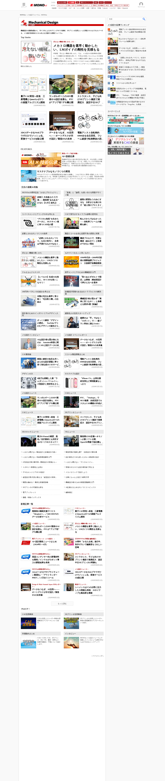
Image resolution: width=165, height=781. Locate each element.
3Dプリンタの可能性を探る (33, 487)
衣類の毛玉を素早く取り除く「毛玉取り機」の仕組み (48, 299)
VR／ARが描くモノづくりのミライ (120, 147)
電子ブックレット (29, 492)
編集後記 (69, 492)
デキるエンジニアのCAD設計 (34, 472)
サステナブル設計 (72, 374)
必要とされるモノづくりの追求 (34, 234)
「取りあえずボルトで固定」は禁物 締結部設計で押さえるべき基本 (90, 280)
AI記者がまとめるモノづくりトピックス (81, 487)
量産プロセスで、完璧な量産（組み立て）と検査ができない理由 (90, 241)
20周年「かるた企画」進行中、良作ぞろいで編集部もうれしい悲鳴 (88, 544)
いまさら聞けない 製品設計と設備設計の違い (40, 452)
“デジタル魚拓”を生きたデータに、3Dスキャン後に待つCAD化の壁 (48, 221)
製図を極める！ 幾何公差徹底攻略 (35, 482)
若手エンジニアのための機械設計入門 (80, 272)
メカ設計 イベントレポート (76, 335)
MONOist (23, 15)
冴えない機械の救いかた (32, 253)
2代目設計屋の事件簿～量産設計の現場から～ (40, 462)
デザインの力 (27, 374)
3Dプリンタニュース (73, 412)
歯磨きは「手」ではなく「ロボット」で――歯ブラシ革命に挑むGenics (90, 321)
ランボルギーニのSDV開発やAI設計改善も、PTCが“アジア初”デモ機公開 (61, 99)
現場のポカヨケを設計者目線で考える (80, 467)
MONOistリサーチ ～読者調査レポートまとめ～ (124, 116)
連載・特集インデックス (32, 497)
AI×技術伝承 (68, 156)
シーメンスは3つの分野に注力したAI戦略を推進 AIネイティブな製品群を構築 (88, 590)
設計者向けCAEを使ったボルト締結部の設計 (82, 457)
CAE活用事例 (27, 614)
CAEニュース (27, 412)
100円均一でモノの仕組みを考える (36, 292)
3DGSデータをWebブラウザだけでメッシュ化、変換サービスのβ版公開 (33, 135)
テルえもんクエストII (31, 272)
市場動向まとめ (28, 634)
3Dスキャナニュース (30, 432)
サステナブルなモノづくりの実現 (53, 171)
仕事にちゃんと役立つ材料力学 (77, 477)
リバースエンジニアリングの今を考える (38, 214)
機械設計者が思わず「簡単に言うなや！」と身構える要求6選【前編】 (90, 301)
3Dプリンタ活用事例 (73, 614)
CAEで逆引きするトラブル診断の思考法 (81, 214)
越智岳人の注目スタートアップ (77, 313)
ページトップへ (98, 656)
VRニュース (70, 432)
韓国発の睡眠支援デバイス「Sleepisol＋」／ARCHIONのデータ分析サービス (45, 514)
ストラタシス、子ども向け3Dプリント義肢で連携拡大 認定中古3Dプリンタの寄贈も (88, 560)
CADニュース (70, 393)
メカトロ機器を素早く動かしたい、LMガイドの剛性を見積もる (48, 260)
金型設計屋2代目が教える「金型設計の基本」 (40, 477)
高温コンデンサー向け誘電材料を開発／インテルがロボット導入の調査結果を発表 (45, 560)
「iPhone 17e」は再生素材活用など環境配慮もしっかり (90, 381)
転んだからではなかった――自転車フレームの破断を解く (90, 221)
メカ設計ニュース (29, 393)
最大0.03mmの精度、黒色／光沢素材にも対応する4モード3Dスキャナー (48, 439)
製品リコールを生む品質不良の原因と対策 (82, 234)
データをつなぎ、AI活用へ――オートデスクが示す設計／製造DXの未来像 (91, 342)
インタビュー (70, 634)
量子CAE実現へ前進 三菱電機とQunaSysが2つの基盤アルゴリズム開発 (33, 99)
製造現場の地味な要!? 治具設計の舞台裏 (81, 452)
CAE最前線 (26, 354)
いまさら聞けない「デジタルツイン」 (80, 462)
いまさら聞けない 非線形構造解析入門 (37, 457)
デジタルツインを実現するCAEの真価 (121, 136)
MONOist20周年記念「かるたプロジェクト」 (40, 192)
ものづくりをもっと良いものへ (77, 253)
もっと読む (62, 604)
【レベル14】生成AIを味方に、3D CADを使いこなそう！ (48, 280)
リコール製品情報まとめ (75, 354)
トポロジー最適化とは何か (33, 467)
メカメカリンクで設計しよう (76, 472)
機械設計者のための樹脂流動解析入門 (80, 482)
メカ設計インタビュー (31, 335)
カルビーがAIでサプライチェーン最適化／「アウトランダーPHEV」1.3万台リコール (45, 575)
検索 (144, 19)
